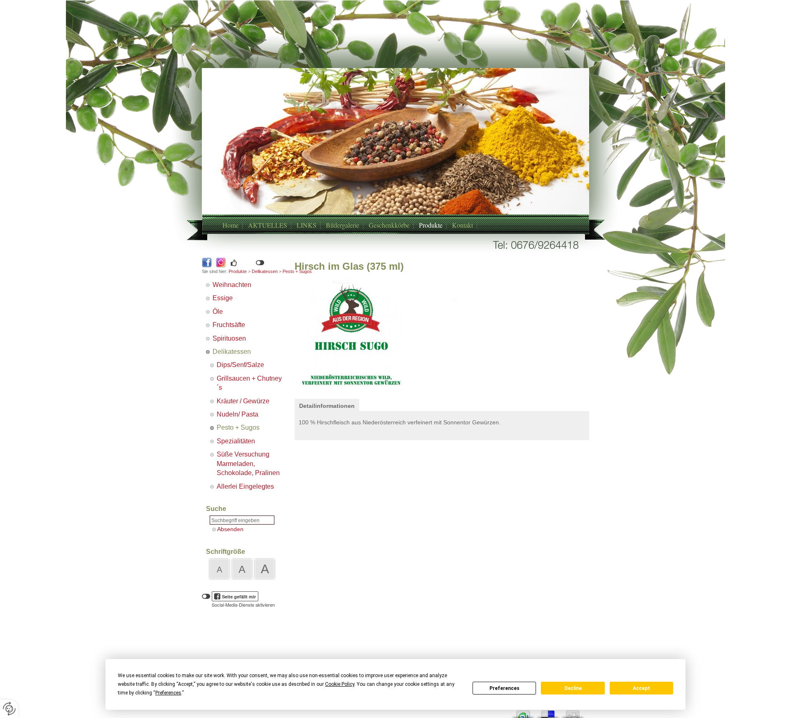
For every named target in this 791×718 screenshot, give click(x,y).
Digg (572, 712)
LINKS (306, 225)
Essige (223, 297)
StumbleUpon (523, 712)
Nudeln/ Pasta (237, 414)
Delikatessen (265, 271)
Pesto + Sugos (238, 427)
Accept (641, 688)
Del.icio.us (548, 712)
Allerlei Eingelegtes (245, 486)
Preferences (504, 688)
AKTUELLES (267, 225)
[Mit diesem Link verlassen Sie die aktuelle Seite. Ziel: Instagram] (221, 263)
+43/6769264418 (386, 161)
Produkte (430, 225)
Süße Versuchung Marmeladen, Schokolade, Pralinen (248, 463)
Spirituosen (229, 338)
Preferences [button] (168, 693)
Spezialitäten (236, 441)
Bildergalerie (342, 225)
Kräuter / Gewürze (243, 401)
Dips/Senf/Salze (240, 364)
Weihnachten (232, 284)
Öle (218, 311)
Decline (573, 688)
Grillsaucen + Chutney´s (249, 383)
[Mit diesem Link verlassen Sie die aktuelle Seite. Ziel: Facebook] (207, 263)
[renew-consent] (9, 708)
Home (230, 225)
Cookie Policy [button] (339, 684)
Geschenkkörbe (389, 225)
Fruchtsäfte (229, 324)
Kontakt (462, 225)
